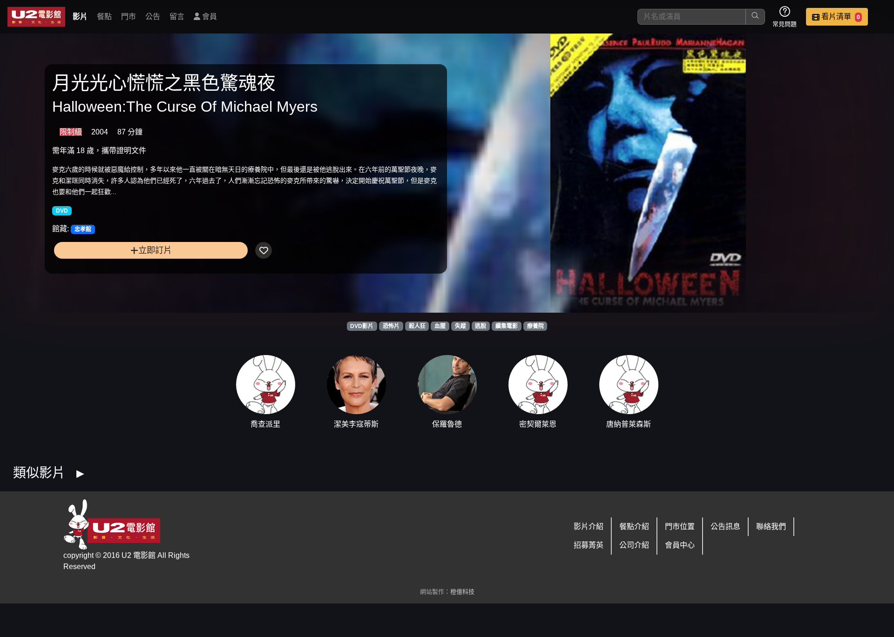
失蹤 (460, 326)
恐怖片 (391, 326)
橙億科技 (462, 591)
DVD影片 (361, 326)
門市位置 (680, 526)
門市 (128, 16)
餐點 (104, 16)
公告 (152, 16)
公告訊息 (725, 526)
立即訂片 (155, 250)
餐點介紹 (634, 526)
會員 (208, 16)
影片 (80, 16)
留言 (176, 16)
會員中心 (680, 545)
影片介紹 (588, 526)
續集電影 (506, 326)
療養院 (535, 326)
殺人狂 (417, 326)
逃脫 (480, 326)
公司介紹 (634, 545)
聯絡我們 (771, 526)
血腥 (440, 326)
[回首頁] (36, 17)
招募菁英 (588, 545)
